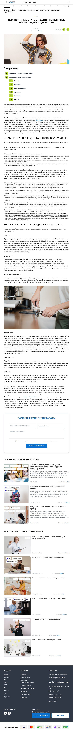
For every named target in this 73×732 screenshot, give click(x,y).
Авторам (60, 715)
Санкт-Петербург (62, 674)
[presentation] (69, 6)
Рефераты (8, 472)
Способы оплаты (26, 694)
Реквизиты (24, 691)
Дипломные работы (18, 6)
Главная (6, 674)
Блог (37, 16)
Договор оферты (26, 685)
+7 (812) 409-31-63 (57, 677)
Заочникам (39, 120)
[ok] (9, 713)
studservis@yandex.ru (59, 682)
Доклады (29, 6)
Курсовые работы (55, 6)
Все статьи (7, 6)
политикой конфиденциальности (50, 441)
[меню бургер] (68, 2)
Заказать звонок (41, 715)
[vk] (5, 713)
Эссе (15, 472)
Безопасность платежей (28, 688)
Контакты (24, 697)
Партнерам (7, 696)
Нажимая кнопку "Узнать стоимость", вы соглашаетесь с (38, 441)
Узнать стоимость (36, 446)
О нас (5, 687)
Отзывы (6, 690)
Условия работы (25, 677)
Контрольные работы (41, 6)
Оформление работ (10, 490)
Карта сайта (53, 701)
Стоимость (24, 674)
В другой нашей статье (31, 397)
